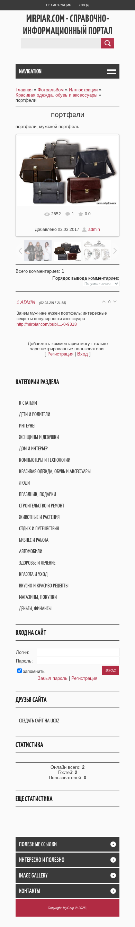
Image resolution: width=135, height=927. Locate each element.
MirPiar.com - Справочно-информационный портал (67, 24)
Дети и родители (34, 414)
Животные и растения (39, 517)
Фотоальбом (51, 89)
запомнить (34, 671)
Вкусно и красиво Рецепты (44, 585)
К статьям (28, 402)
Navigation (30, 71)
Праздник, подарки (37, 494)
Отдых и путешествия (39, 528)
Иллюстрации (83, 89)
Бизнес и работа (33, 540)
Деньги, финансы (35, 608)
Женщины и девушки (39, 437)
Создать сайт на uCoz (39, 720)
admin (94, 229)
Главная (24, 89)
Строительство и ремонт (41, 505)
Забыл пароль (53, 678)
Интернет (27, 425)
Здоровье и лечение (37, 562)
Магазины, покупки (38, 597)
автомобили (30, 551)
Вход (84, 5)
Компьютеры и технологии (44, 460)
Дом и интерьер (33, 448)
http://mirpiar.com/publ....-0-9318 (47, 324)
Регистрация (58, 5)
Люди (24, 482)
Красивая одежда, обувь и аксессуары (56, 95)
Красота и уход (33, 574)
